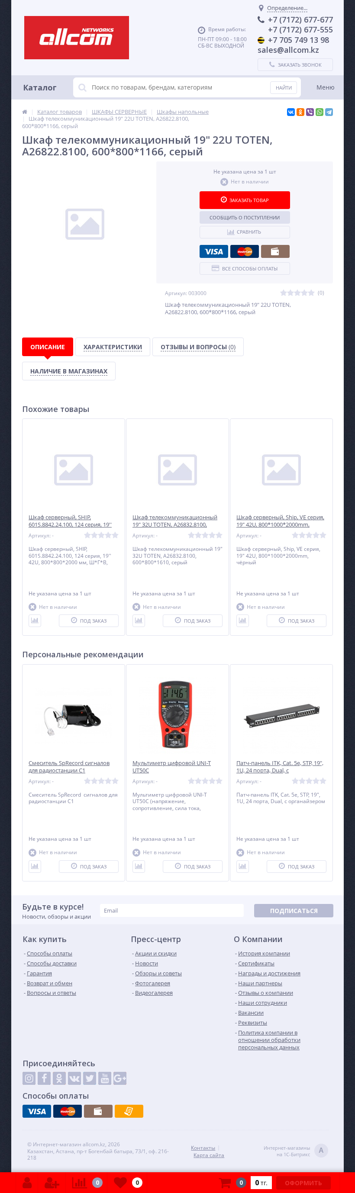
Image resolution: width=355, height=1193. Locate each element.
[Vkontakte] (74, 1078)
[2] (290, 293)
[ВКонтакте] (291, 112)
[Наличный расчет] (275, 251)
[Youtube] (104, 1078)
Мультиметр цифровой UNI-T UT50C (171, 766)
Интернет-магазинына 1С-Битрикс (294, 1151)
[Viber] (310, 112)
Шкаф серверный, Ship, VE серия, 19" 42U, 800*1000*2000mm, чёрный (280, 525)
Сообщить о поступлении (245, 217)
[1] (283, 293)
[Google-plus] (119, 1078)
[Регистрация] (52, 1182)
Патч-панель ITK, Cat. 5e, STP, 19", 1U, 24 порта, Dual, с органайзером (279, 770)
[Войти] (27, 1182)
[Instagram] (29, 1078)
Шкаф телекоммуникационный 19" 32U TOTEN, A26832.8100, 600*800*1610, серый (174, 525)
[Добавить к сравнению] (35, 620)
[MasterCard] (244, 251)
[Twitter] (89, 1078)
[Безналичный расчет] (129, 1111)
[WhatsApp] (319, 112)
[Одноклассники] (300, 112)
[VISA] (214, 251)
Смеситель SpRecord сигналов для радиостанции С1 (69, 766)
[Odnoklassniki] (59, 1078)
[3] (297, 293)
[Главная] (24, 112)
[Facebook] (44, 1078)
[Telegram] (329, 112)
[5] (311, 293)
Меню (325, 87)
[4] (304, 293)
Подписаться (294, 911)
